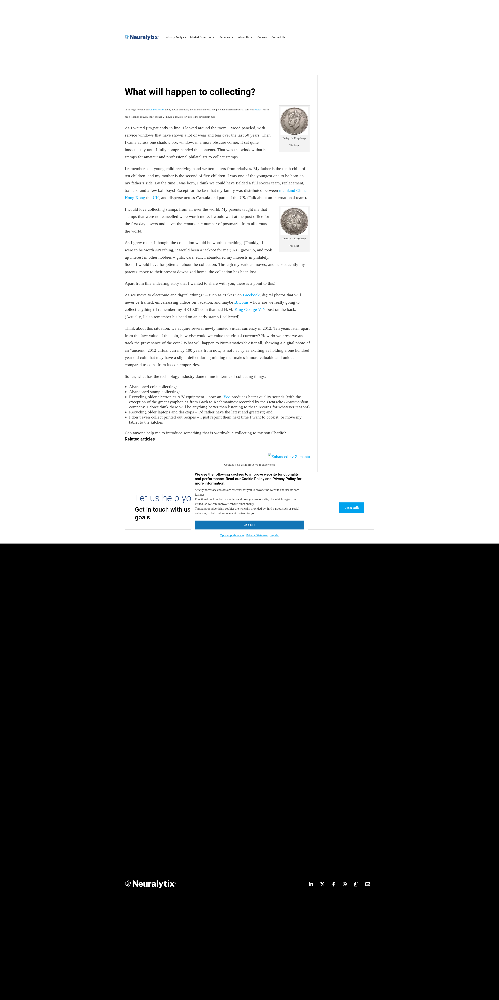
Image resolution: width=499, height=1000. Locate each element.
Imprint (274, 535)
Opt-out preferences (232, 535)
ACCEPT (249, 524)
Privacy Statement (257, 535)
